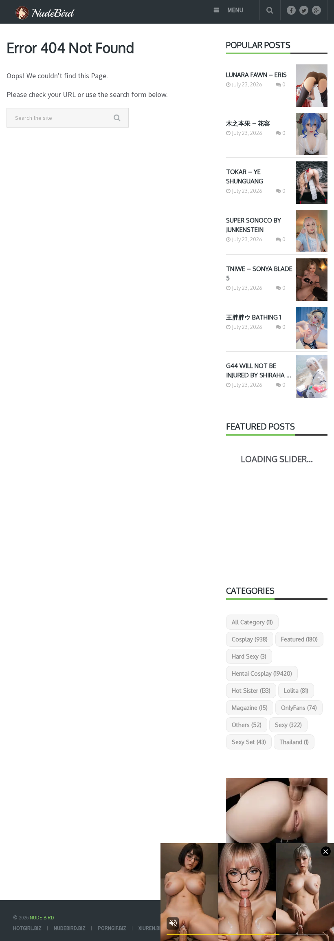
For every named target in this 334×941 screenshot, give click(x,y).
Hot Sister (251, 690)
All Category (252, 622)
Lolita (296, 690)
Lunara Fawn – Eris (256, 75)
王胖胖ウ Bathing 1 (253, 317)
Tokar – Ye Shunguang (244, 176)
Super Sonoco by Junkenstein (253, 225)
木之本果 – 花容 (248, 123)
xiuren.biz (151, 928)
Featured (299, 639)
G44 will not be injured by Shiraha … (258, 370)
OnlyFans (299, 707)
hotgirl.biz (27, 928)
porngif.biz (112, 928)
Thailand (294, 741)
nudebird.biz (70, 928)
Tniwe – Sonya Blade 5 (259, 273)
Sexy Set (249, 741)
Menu (235, 10)
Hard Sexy (249, 656)
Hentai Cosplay (262, 673)
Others (246, 724)
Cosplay (250, 639)
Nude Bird (42, 917)
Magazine (250, 707)
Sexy (288, 724)
